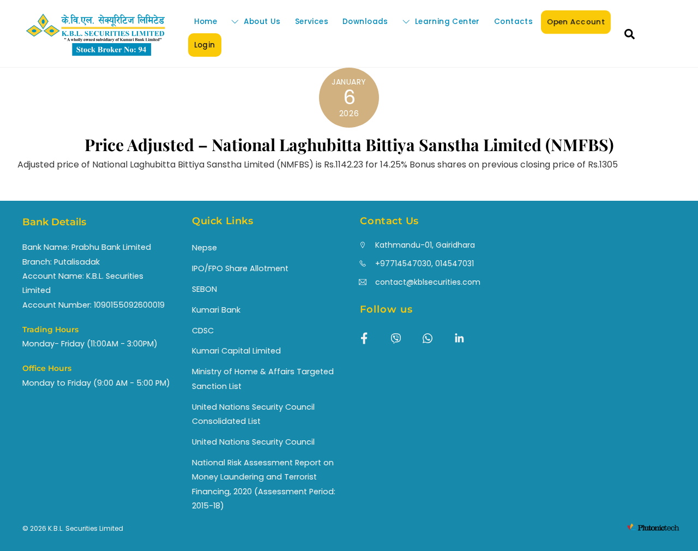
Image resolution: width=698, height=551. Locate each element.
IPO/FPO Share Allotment (240, 268)
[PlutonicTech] (653, 529)
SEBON (204, 289)
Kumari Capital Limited (236, 350)
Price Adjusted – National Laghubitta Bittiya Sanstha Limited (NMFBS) (349, 144)
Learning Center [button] (445, 21)
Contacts (513, 21)
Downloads (365, 21)
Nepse (204, 247)
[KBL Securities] (95, 54)
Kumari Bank (216, 309)
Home (206, 21)
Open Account (575, 21)
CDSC (203, 330)
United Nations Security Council (253, 441)
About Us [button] (261, 21)
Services (311, 21)
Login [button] (204, 45)
